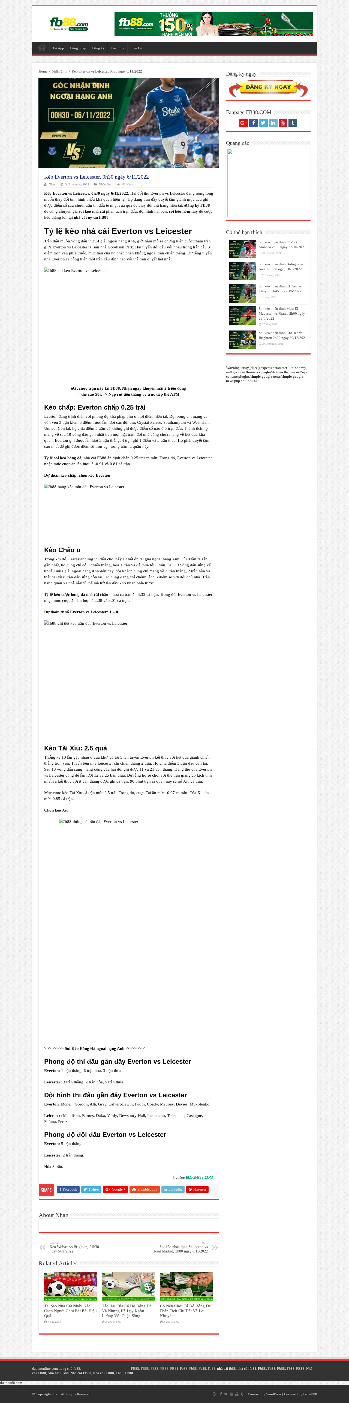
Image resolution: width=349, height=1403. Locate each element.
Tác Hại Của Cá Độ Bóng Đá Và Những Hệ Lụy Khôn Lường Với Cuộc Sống (127, 1310)
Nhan (52, 184)
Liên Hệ (136, 48)
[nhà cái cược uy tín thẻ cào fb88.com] (214, 24)
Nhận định (59, 71)
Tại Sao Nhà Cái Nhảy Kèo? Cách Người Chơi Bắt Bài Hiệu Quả (70, 1310)
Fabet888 (310, 1394)
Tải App (58, 48)
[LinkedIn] (273, 123)
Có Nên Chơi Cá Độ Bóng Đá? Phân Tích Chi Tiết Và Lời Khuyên (186, 1310)
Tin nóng (117, 48)
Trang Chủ (42, 47)
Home (43, 71)
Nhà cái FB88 (58, 1373)
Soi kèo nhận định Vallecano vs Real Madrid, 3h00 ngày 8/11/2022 (181, 1247)
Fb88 (184, 1368)
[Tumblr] (292, 123)
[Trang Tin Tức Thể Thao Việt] (69, 22)
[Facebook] (253, 123)
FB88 (115, 388)
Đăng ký (98, 48)
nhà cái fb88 (226, 1368)
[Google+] (243, 123)
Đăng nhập (78, 48)
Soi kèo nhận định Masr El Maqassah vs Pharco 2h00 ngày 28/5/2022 (282, 313)
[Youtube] (283, 123)
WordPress (273, 1394)
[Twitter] (263, 123)
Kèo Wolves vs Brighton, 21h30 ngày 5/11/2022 (74, 1247)
